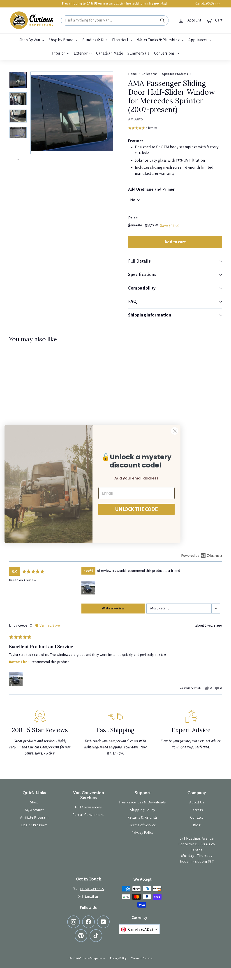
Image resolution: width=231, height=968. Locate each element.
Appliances (198, 40)
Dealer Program (34, 825)
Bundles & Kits (95, 40)
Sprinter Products (175, 74)
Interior (59, 53)
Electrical (120, 40)
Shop (34, 802)
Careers (196, 810)
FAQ (132, 301)
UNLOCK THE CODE (136, 509)
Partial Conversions (88, 815)
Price (133, 218)
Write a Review (113, 608)
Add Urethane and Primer (151, 189)
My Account (34, 810)
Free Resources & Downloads (142, 802)
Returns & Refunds (142, 817)
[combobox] (115, 20)
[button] (142, 128)
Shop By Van (30, 40)
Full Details (139, 261)
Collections (149, 74)
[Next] (18, 158)
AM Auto (135, 119)
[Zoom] (72, 113)
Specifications (142, 274)
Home (132, 74)
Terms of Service (142, 825)
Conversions (164, 53)
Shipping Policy (142, 810)
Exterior (81, 53)
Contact (196, 817)
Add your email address (136, 478)
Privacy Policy (142, 832)
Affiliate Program (34, 817)
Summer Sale (138, 53)
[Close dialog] (175, 431)
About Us (196, 802)
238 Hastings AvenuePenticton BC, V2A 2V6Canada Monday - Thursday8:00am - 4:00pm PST (196, 849)
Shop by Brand (61, 40)
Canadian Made (109, 53)
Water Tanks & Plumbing (158, 40)
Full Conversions (88, 807)
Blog (197, 825)
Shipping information (149, 315)
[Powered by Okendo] (201, 555)
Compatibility (142, 288)
